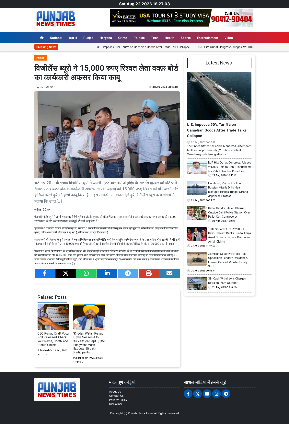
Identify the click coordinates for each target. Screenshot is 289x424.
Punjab (88, 38)
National (56, 38)
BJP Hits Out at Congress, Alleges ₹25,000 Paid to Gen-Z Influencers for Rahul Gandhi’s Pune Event (229, 167)
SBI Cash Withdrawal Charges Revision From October (227, 281)
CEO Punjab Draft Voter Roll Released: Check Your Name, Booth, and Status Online (53, 339)
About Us (115, 391)
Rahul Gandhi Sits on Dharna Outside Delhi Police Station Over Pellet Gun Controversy (229, 212)
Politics (139, 38)
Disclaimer (115, 404)
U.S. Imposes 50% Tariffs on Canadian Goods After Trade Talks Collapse (128, 47)
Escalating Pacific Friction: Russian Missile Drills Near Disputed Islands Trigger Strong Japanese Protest (228, 190)
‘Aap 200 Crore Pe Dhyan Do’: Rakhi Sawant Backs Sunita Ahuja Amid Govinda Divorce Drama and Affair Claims (229, 235)
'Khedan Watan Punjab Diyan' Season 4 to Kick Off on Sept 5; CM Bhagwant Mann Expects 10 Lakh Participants (89, 343)
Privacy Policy (118, 399)
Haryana (106, 38)
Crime (122, 38)
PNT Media (46, 87)
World (72, 38)
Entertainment (207, 38)
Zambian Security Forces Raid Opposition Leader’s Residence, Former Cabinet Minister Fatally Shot (228, 260)
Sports (186, 38)
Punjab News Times (140, 413)
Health (169, 38)
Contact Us (116, 395)
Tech (154, 38)
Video (229, 38)
